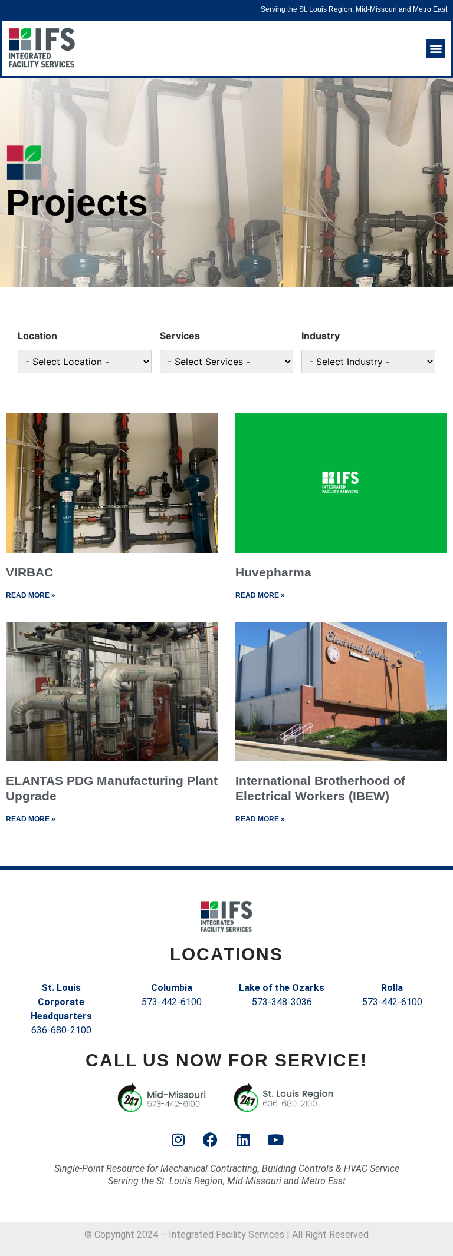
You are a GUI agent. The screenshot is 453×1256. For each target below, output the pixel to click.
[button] (435, 48)
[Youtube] (275, 1140)
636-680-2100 (61, 1030)
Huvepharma (273, 572)
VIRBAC (29, 572)
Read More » (30, 595)
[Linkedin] (243, 1140)
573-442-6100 (172, 1002)
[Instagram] (178, 1140)
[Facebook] (210, 1140)
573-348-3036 (282, 1002)
